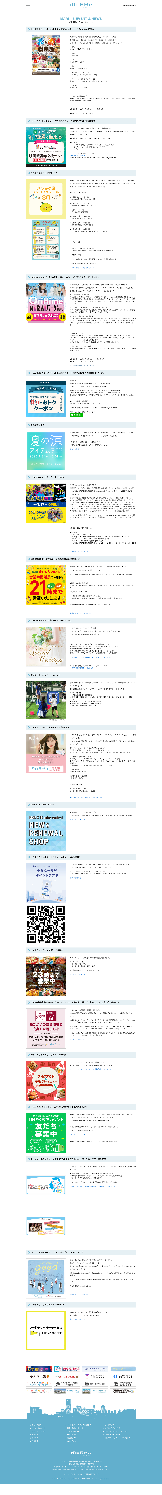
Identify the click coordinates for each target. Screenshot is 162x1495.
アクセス (35, 1438)
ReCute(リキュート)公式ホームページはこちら (86, 797)
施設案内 (35, 1434)
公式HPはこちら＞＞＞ (78, 878)
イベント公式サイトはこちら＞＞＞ (82, 366)
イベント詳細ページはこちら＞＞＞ (82, 268)
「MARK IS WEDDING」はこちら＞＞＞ (84, 668)
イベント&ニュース (38, 1428)
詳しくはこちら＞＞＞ (77, 449)
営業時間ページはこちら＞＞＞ (81, 613)
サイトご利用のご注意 (112, 1428)
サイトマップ (109, 1425)
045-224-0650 (85, 1464)
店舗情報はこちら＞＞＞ (78, 819)
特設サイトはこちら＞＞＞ (79, 1294)
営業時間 (35, 1441)
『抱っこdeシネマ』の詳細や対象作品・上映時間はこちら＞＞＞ (92, 1186)
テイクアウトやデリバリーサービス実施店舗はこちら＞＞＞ (91, 1069)
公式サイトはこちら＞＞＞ (79, 551)
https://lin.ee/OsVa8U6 (78, 155)
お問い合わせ (71, 1441)
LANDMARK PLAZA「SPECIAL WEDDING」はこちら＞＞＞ (91, 657)
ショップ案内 (36, 1425)
